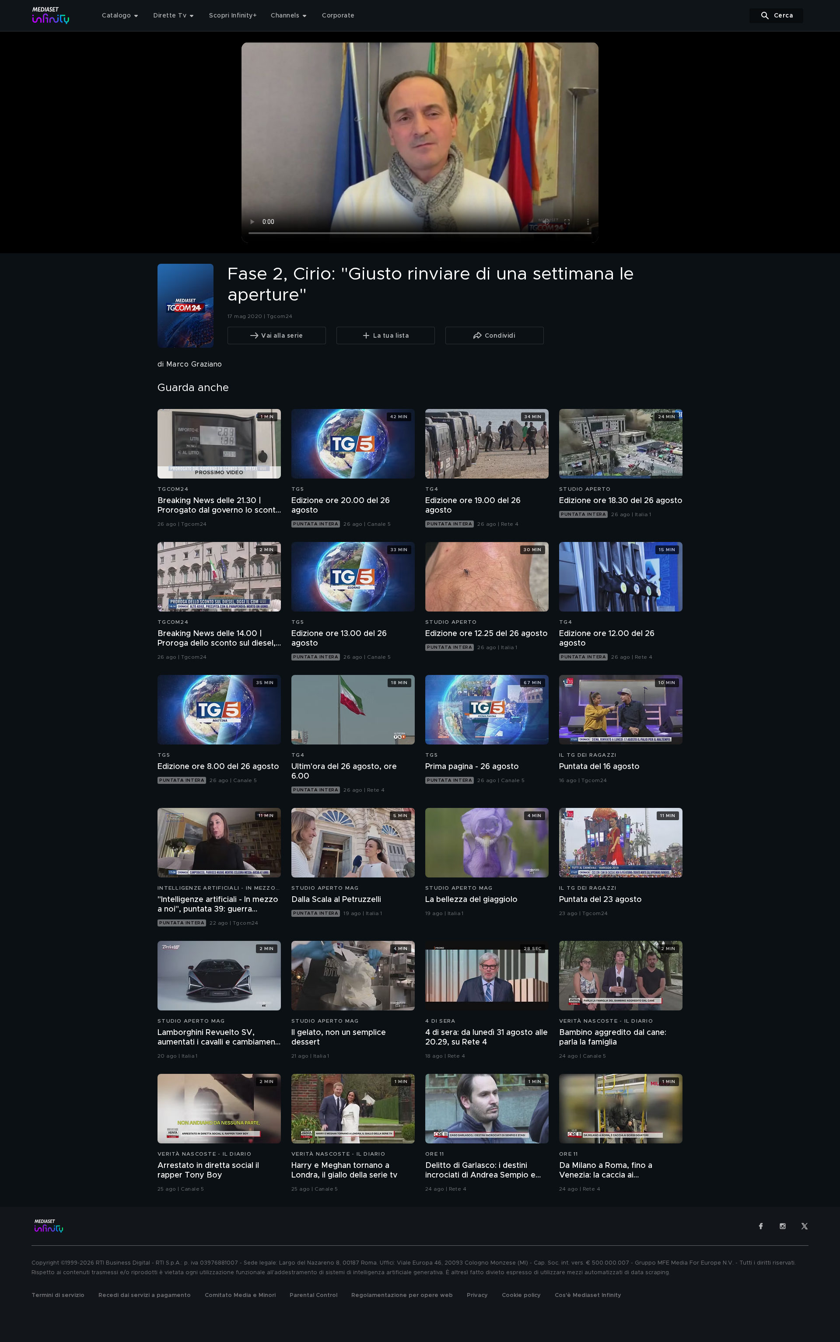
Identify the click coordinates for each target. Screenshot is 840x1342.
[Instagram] (783, 1226)
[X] (804, 1226)
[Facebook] (761, 1226)
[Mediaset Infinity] (51, 15)
